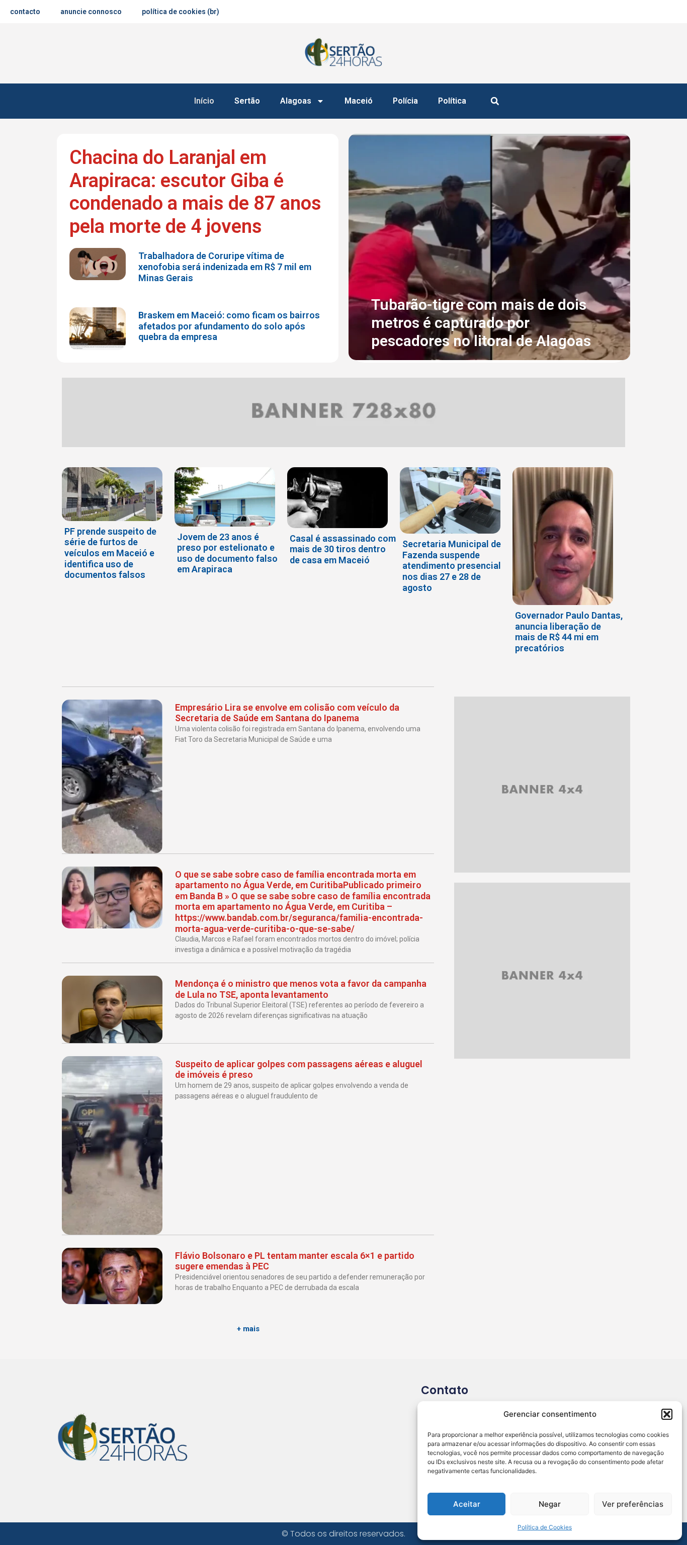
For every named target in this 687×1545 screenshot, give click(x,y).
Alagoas (295, 101)
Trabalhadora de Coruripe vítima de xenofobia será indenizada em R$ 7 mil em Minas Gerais (224, 266)
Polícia (405, 101)
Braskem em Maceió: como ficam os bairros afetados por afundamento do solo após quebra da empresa (229, 326)
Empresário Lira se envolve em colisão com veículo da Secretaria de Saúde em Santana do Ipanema (287, 713)
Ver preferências (632, 1504)
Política (452, 101)
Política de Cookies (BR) (180, 12)
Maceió (359, 101)
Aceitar (466, 1504)
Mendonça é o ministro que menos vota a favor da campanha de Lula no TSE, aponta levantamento (300, 989)
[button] (667, 1414)
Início (204, 101)
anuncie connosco (91, 12)
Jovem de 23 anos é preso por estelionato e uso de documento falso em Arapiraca (227, 553)
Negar (550, 1504)
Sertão (247, 101)
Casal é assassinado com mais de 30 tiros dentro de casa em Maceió (343, 549)
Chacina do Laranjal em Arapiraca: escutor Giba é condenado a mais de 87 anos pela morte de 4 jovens (195, 191)
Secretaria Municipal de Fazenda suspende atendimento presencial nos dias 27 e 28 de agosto (451, 565)
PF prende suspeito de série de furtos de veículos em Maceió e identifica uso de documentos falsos (110, 553)
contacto (25, 12)
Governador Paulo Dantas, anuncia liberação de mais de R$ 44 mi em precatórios (569, 631)
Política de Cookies (545, 1527)
